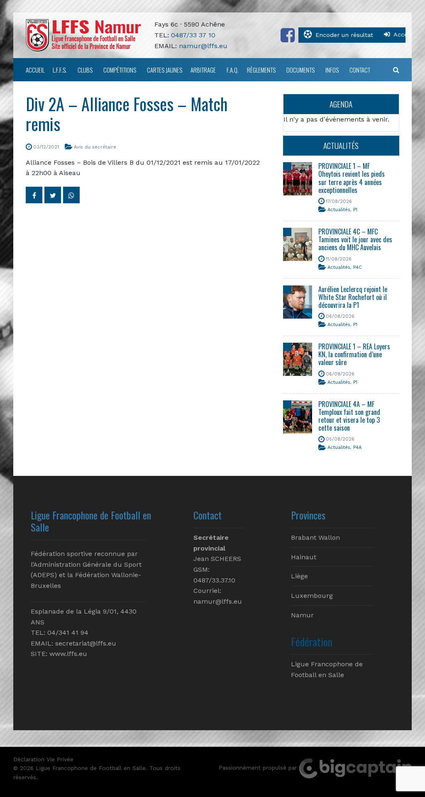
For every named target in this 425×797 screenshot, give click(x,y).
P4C (357, 267)
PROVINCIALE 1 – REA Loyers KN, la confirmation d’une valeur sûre (354, 354)
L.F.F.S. (60, 69)
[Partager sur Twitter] (52, 195)
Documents (300, 69)
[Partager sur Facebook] (34, 195)
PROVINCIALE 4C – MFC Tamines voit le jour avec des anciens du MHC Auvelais (355, 239)
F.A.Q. (233, 69)
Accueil (35, 69)
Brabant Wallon (315, 537)
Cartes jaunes (164, 69)
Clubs (85, 69)
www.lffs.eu (68, 654)
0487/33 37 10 (193, 35)
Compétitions (119, 69)
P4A (357, 447)
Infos (332, 69)
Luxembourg (312, 596)
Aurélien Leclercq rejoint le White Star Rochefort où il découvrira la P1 (352, 297)
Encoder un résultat (344, 35)
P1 (355, 209)
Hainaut (303, 557)
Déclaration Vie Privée (43, 759)
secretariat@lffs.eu (85, 643)
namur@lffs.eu (203, 46)
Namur (302, 615)
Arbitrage (203, 69)
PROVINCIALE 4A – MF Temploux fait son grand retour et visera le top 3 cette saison (349, 416)
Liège (299, 576)
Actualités (338, 209)
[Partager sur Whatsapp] (71, 195)
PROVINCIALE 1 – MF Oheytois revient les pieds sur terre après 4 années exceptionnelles (351, 178)
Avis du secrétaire (95, 147)
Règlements (261, 69)
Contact (359, 69)
